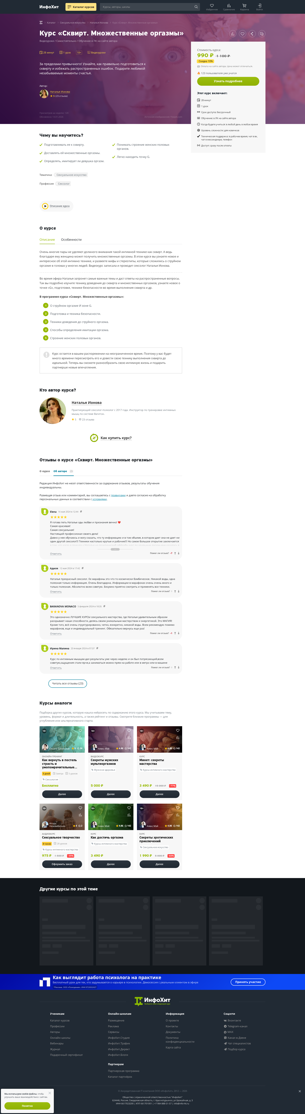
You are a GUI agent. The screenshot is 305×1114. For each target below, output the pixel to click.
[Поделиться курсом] (252, 33)
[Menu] (69, 7)
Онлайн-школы (60, 1037)
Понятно (27, 1105)
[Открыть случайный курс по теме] (261, 33)
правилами (118, 495)
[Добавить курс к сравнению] (232, 33)
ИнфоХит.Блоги (118, 1055)
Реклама (113, 1026)
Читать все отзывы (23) (67, 683)
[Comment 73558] (81, 511)
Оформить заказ (62, 864)
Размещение (116, 1020)
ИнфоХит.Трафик (119, 1043)
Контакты (172, 1026)
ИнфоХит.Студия (119, 1037)
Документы (173, 1032)
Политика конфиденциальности (180, 1039)
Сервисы (113, 1032)
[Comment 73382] (83, 568)
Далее (62, 794)
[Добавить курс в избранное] (242, 33)
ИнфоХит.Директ (119, 1049)
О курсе (45, 471)
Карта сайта (173, 1047)
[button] (111, 437)
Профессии (57, 1026)
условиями (99, 499)
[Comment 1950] (104, 606)
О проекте (172, 1020)
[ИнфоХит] (49, 7)
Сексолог (64, 183)
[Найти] (196, 7)
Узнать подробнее (228, 81)
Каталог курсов (60, 1020)
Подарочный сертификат (66, 1055)
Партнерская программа (123, 1071)
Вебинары (57, 1043)
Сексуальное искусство (71, 175)
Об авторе (63, 471)
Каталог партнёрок (120, 1076)
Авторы (55, 1032)
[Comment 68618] (97, 648)
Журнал (55, 1049)
